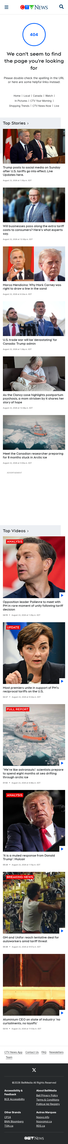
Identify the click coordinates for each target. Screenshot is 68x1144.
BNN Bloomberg (14, 1121)
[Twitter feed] (34, 1070)
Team (9, 1057)
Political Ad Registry (48, 1103)
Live (56, 105)
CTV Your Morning (41, 100)
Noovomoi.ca (44, 1121)
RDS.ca (40, 1125)
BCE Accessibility (14, 1099)
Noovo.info (42, 1117)
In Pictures (21, 100)
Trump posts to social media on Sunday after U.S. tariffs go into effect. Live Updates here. (31, 171)
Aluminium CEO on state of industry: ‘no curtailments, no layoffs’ (31, 1021)
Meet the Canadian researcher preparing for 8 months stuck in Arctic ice (33, 455)
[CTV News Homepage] (34, 7)
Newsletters (56, 1052)
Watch (49, 95)
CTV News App (13, 1052)
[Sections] (6, 7)
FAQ (44, 1052)
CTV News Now (41, 105)
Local (27, 95)
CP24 (7, 1117)
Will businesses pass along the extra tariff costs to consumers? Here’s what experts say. (33, 229)
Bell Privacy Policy (47, 1095)
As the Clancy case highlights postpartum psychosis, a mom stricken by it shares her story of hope (33, 398)
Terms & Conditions (47, 1099)
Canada (37, 95)
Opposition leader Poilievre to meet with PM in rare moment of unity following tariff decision (33, 605)
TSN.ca (8, 1125)
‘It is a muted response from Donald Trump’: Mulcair (29, 857)
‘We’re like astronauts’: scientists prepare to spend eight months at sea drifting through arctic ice (33, 773)
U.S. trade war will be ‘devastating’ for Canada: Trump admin (30, 341)
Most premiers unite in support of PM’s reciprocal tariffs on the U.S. (31, 689)
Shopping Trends (19, 105)
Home (17, 95)
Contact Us (32, 1052)
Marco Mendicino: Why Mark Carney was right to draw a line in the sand (32, 286)
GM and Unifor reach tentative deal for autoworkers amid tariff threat (31, 939)
